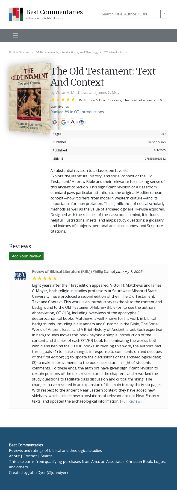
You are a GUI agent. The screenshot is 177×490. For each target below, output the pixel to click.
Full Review (130, 401)
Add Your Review (26, 256)
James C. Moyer (110, 92)
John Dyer (37, 472)
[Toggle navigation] (15, 35)
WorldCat (54, 122)
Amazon (72, 122)
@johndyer (57, 472)
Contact (30, 455)
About (14, 455)
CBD (81, 122)
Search (47, 455)
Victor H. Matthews (72, 92)
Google (63, 122)
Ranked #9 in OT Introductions (77, 111)
